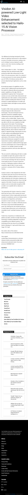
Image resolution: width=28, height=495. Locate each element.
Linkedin (5, 484)
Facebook (5, 481)
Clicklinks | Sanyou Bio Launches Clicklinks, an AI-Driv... (17, 338)
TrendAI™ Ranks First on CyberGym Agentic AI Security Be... (16, 397)
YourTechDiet (12, 494)
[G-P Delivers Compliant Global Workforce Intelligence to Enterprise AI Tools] (6, 413)
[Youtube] (2, 490)
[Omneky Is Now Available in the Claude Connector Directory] (6, 383)
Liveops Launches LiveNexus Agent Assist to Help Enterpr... (18, 360)
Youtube (5, 489)
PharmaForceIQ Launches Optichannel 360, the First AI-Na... (17, 390)
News (2, 34)
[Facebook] (2, 482)
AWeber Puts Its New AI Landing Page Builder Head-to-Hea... (17, 405)
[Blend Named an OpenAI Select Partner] (6, 375)
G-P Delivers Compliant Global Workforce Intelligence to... (16, 412)
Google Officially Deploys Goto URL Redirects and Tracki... (17, 353)
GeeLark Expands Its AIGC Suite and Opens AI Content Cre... (17, 345)
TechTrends (7, 34)
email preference (7, 283)
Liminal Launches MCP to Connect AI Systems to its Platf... (17, 368)
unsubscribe (15, 283)
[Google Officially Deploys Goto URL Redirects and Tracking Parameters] (6, 353)
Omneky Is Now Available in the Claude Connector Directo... (17, 383)
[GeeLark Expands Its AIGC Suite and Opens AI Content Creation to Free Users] (6, 345)
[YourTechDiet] (9, 2)
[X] (2, 487)
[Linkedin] (2, 485)
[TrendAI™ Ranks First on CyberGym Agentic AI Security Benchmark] (6, 398)
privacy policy (15, 279)
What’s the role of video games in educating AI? (12, 249)
